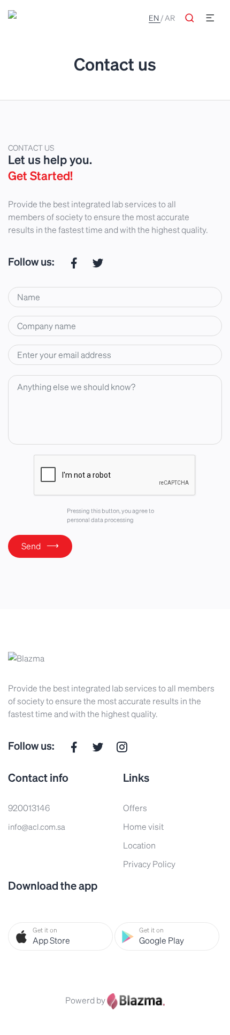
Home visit (143, 826)
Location (139, 845)
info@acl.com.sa (36, 826)
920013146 (29, 807)
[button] (60, 936)
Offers (135, 807)
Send (40, 545)
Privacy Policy (149, 863)
